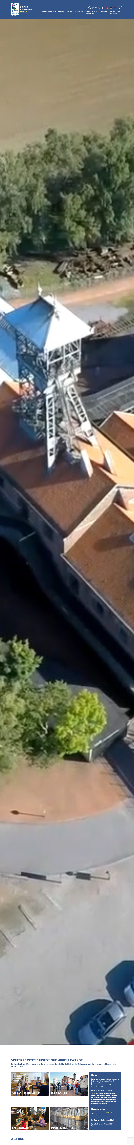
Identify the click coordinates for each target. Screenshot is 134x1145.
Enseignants (21, 1128)
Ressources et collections (92, 12)
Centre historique (26, 9)
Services (103, 11)
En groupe (59, 1093)
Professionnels (63, 1128)
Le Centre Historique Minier (53, 11)
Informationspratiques (115, 12)
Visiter (69, 11)
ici (113, 1090)
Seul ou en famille (26, 1093)
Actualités (79, 11)
